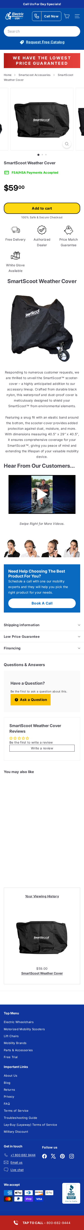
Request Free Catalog (45, 42)
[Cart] (66, 16)
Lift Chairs (11, 1036)
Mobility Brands (15, 1043)
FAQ (7, 1103)
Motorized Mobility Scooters (24, 1029)
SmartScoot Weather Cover (42, 973)
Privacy (9, 1096)
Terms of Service (16, 1110)
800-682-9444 (46, 1223)
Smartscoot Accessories (35, 75)
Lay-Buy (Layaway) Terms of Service (30, 1124)
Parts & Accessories (18, 1050)
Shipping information (22, 625)
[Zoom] (67, 144)
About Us (10, 1075)
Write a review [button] (42, 748)
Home (7, 75)
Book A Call (42, 603)
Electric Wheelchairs (19, 1022)
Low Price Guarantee (22, 636)
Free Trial (11, 1057)
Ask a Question (33, 699)
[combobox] (42, 31)
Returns (9, 1089)
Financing (12, 648)
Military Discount (16, 1131)
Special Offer (19, 849)
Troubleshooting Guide (20, 1118)
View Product (20, 866)
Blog (7, 1082)
